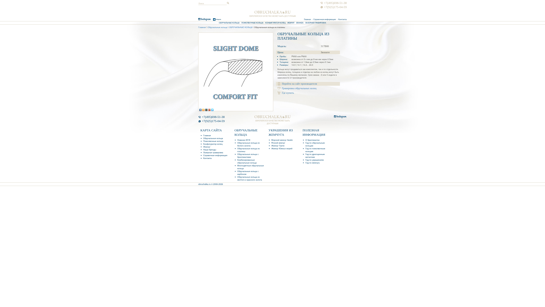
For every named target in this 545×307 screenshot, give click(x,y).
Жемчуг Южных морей (281, 148)
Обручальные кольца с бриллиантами (248, 155)
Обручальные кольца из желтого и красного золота (249, 178)
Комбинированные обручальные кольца (247, 161)
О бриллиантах (312, 139)
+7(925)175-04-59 (335, 7)
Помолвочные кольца (252, 23)
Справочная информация (324, 19)
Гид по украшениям (314, 159)
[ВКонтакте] (200, 109)
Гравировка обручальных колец (299, 88)
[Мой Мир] (206, 109)
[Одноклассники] (203, 109)
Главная (307, 19)
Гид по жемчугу (312, 162)
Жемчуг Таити (277, 145)
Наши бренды (209, 149)
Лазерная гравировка (315, 23)
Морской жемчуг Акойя (282, 139)
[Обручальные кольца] (272, 12)
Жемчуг (290, 23)
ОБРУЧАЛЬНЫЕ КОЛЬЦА (240, 27)
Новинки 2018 (243, 139)
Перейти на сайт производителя (299, 83)
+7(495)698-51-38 (335, 3)
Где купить (288, 92)
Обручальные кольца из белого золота (248, 144)
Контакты (342, 19)
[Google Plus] (209, 109)
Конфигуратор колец (275, 23)
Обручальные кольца (229, 23)
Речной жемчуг (278, 142)
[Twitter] (212, 109)
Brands (299, 23)
